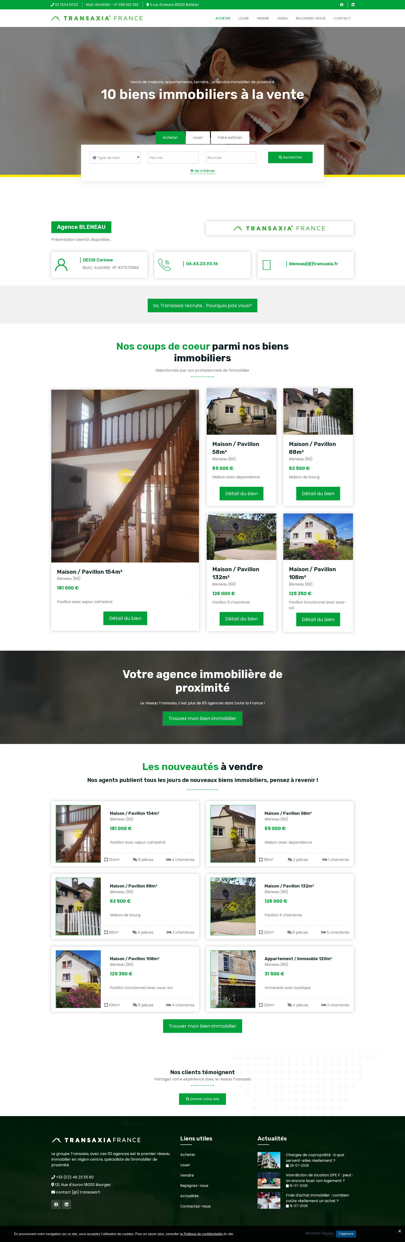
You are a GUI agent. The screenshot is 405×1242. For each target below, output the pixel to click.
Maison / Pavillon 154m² (89, 572)
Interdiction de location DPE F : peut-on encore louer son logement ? (319, 1177)
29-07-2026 (299, 1165)
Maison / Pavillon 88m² (133, 886)
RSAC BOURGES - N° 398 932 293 (112, 4)
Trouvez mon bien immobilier (202, 718)
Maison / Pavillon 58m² (288, 813)
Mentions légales (319, 1233)
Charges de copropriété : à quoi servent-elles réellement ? (315, 1157)
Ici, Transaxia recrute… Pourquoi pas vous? (202, 305)
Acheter (222, 18)
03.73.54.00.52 (66, 4)
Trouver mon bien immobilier (202, 1026)
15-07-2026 (298, 1186)
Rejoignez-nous (311, 18)
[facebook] (341, 4)
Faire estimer (230, 137)
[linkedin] (353, 4)
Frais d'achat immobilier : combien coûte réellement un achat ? (317, 1198)
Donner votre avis (204, 1099)
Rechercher (292, 157)
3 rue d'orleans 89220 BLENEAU (174, 4)
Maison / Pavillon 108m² (134, 958)
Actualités (189, 1196)
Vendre (263, 18)
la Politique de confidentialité (201, 1234)
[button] (115, 157)
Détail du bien (125, 618)
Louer (243, 18)
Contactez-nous (195, 1206)
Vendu (282, 18)
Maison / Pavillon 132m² (289, 886)
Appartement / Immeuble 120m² (298, 958)
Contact (342, 18)
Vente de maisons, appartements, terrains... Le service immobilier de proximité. (202, 82)
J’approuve (346, 1233)
